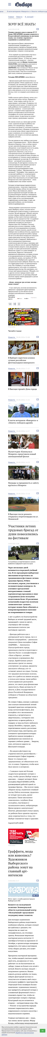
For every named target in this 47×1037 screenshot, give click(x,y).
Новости (19, 17)
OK (43, 1031)
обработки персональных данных (18, 1033)
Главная (11, 17)
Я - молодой (29, 17)
